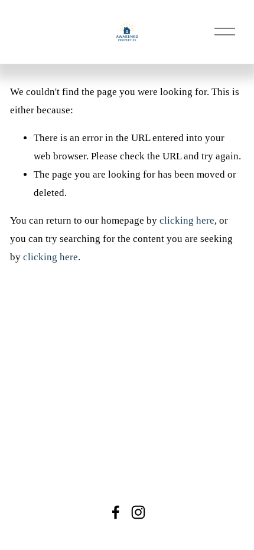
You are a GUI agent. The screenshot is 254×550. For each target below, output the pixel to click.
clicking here (186, 220)
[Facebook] (116, 512)
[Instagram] (138, 512)
